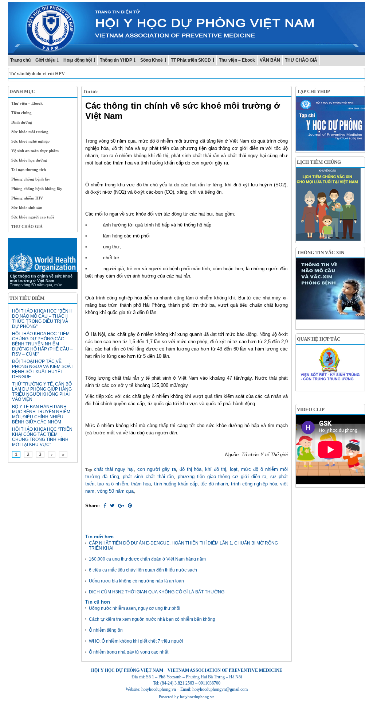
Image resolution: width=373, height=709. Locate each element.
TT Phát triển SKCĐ (191, 60)
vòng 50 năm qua (115, 491)
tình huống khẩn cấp (175, 484)
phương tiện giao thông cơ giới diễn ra (222, 476)
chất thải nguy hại (114, 469)
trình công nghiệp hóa (254, 484)
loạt (233, 469)
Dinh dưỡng (21, 122)
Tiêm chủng (21, 113)
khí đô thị (215, 469)
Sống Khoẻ (151, 60)
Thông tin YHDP (116, 60)
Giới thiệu (45, 60)
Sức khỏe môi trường (29, 131)
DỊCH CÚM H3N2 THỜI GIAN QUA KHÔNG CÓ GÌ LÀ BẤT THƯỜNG (156, 591)
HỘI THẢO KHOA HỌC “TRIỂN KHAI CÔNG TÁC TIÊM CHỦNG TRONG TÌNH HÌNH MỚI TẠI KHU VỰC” (42, 437)
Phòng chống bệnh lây (30, 179)
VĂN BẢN (270, 60)
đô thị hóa (191, 469)
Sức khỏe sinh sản (26, 207)
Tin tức (90, 91)
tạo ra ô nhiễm (112, 484)
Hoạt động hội (77, 60)
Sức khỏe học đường (29, 160)
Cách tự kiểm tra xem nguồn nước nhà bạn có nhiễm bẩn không (152, 619)
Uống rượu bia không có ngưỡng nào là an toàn (136, 581)
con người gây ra (156, 469)
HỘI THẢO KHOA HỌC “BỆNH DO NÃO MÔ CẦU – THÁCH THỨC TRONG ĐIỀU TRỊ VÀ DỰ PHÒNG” (42, 319)
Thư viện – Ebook (237, 60)
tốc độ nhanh (214, 484)
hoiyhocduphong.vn (197, 696)
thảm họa (141, 484)
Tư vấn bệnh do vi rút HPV (37, 73)
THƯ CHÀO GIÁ (301, 60)
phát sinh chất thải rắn (148, 476)
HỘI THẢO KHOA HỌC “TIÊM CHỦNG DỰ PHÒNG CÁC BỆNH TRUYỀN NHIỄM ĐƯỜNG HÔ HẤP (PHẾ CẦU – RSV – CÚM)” (42, 344)
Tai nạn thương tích (28, 169)
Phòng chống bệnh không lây (36, 188)
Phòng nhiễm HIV (27, 198)
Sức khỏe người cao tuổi (32, 217)
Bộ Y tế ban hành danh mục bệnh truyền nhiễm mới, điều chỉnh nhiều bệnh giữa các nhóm (41, 414)
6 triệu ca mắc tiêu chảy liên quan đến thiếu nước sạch (143, 570)
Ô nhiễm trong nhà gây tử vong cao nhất (128, 652)
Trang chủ (20, 60)
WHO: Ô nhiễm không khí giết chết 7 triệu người (136, 641)
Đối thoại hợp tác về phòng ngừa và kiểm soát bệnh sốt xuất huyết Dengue (42, 369)
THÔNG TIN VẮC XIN (320, 252)
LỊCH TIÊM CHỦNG (319, 162)
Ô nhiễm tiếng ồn (106, 630)
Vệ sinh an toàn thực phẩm (35, 150)
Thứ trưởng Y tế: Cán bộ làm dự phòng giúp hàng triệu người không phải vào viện (42, 391)
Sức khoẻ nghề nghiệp (30, 141)
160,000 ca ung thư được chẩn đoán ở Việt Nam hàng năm (147, 559)
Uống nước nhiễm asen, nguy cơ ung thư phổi (134, 608)
